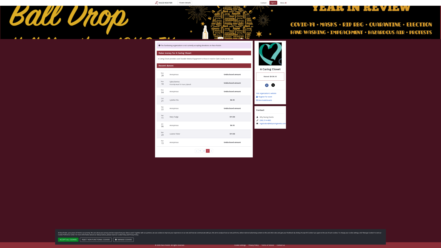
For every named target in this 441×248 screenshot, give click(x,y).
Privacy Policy (254, 245)
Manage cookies (124, 239)
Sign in (273, 3)
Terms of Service (267, 245)
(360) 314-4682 (265, 120)
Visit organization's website (266, 93)
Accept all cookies (68, 239)
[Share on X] (273, 85)
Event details (185, 3)
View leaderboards (265, 100)
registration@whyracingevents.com (273, 123)
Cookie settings (240, 245)
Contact (263, 3)
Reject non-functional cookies (96, 239)
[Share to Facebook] (267, 85)
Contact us (281, 245)
